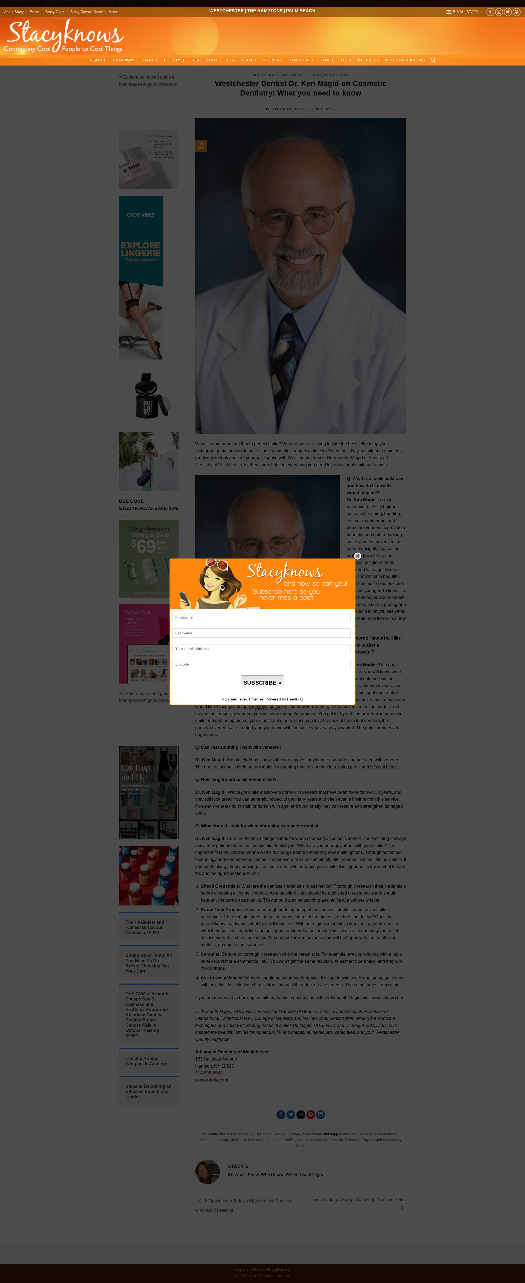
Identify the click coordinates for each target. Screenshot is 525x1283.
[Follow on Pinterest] (517, 12)
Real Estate (204, 60)
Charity (149, 60)
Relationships (240, 60)
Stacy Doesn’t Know (86, 12)
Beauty (98, 60)
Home (113, 12)
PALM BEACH (301, 10)
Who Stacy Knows (405, 60)
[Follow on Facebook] (490, 12)
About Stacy (14, 12)
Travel (326, 60)
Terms (259, 709)
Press (34, 12)
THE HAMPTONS (265, 10)
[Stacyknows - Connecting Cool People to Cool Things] (67, 36)
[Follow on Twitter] (508, 12)
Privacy (275, 709)
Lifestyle (175, 60)
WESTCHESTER (226, 10)
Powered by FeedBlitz (284, 699)
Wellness (368, 60)
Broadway (123, 60)
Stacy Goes (54, 12)
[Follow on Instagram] (499, 12)
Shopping (272, 60)
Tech (345, 60)
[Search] (433, 60)
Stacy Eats (301, 60)
